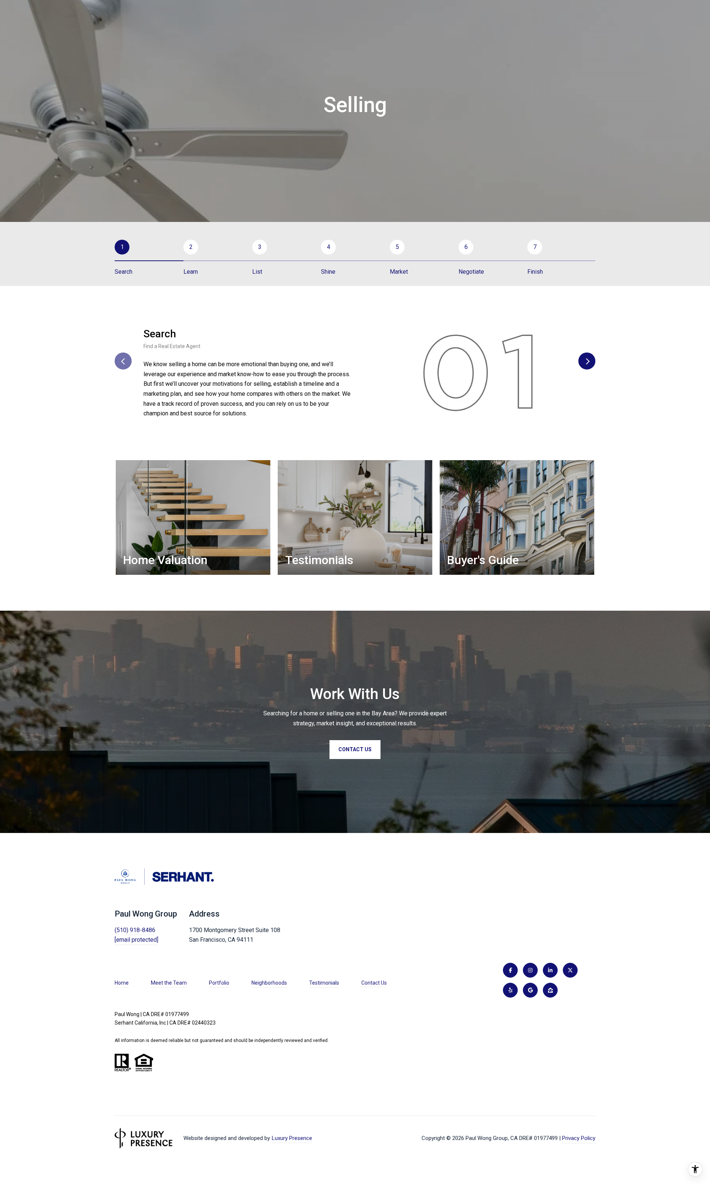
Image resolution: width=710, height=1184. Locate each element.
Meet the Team (169, 983)
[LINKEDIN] (550, 970)
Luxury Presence (292, 1138)
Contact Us (374, 983)
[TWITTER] (570, 970)
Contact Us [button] (355, 750)
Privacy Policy (578, 1138)
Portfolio (219, 983)
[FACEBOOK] (510, 970)
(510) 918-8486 (135, 930)
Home (122, 983)
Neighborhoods (269, 983)
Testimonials (324, 983)
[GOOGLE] (530, 990)
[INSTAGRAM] (530, 970)
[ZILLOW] (550, 990)
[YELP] (510, 990)
